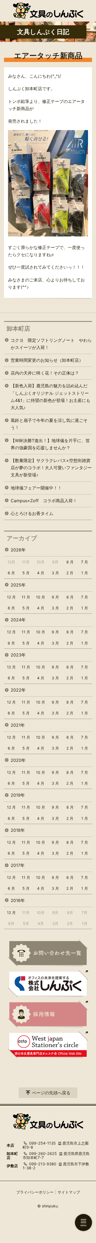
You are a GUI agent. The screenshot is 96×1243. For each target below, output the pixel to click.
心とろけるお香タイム (32, 513)
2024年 (18, 619)
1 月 (84, 573)
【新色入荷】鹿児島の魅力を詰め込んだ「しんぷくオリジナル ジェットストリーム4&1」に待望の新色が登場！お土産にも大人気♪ (50, 396)
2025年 (18, 585)
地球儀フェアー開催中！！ (36, 487)
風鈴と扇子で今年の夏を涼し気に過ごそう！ (49, 424)
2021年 (18, 725)
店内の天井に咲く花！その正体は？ (45, 373)
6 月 (11, 573)
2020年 (18, 760)
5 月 (26, 573)
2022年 (18, 690)
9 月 (55, 597)
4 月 (40, 573)
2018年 (18, 830)
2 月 (69, 573)
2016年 (18, 900)
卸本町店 (18, 328)
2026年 (18, 549)
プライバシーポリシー (35, 1192)
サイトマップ (69, 1192)
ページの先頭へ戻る (51, 1092)
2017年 (18, 865)
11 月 (26, 597)
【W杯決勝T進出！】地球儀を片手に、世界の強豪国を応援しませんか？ (50, 444)
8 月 (70, 562)
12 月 (11, 597)
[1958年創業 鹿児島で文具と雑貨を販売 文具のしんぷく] (48, 11)
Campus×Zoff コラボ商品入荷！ (44, 500)
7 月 (84, 562)
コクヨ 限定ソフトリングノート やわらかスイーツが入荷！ (51, 344)
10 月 (40, 597)
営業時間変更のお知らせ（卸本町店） (47, 360)
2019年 (18, 795)
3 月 (55, 573)
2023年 (18, 655)
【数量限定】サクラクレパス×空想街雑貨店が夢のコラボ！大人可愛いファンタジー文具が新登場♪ (51, 467)
